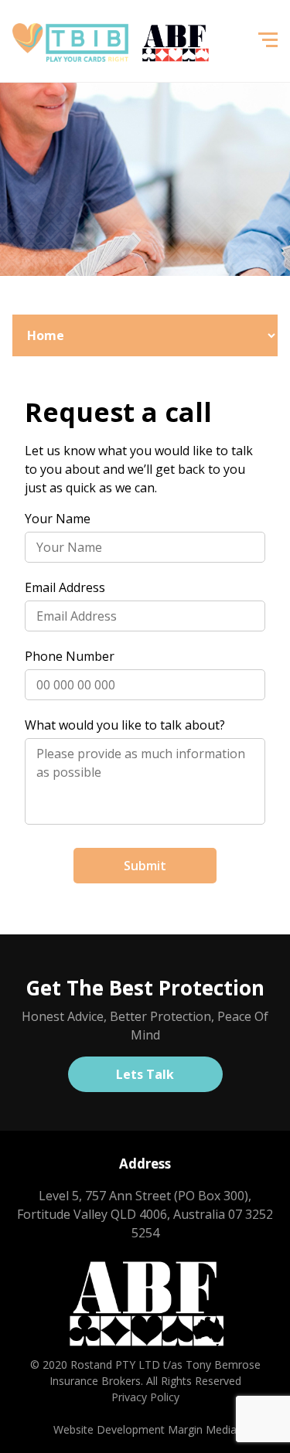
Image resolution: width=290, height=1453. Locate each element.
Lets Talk (145, 1074)
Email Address (65, 587)
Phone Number (69, 656)
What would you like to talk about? (125, 724)
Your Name (57, 518)
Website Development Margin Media (145, 1429)
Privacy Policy (145, 1397)
